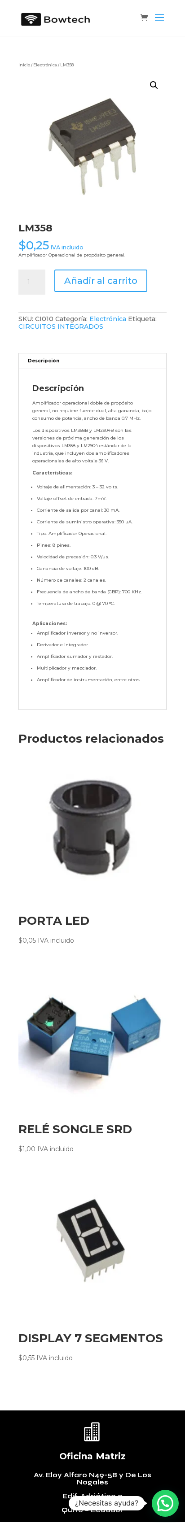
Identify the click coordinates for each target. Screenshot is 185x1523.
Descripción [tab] (43, 361)
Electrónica (45, 64)
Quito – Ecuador (92, 1510)
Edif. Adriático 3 (92, 1496)
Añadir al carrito (100, 280)
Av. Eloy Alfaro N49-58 (76, 1475)
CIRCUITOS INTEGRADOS (60, 326)
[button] (154, 85)
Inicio (24, 64)
